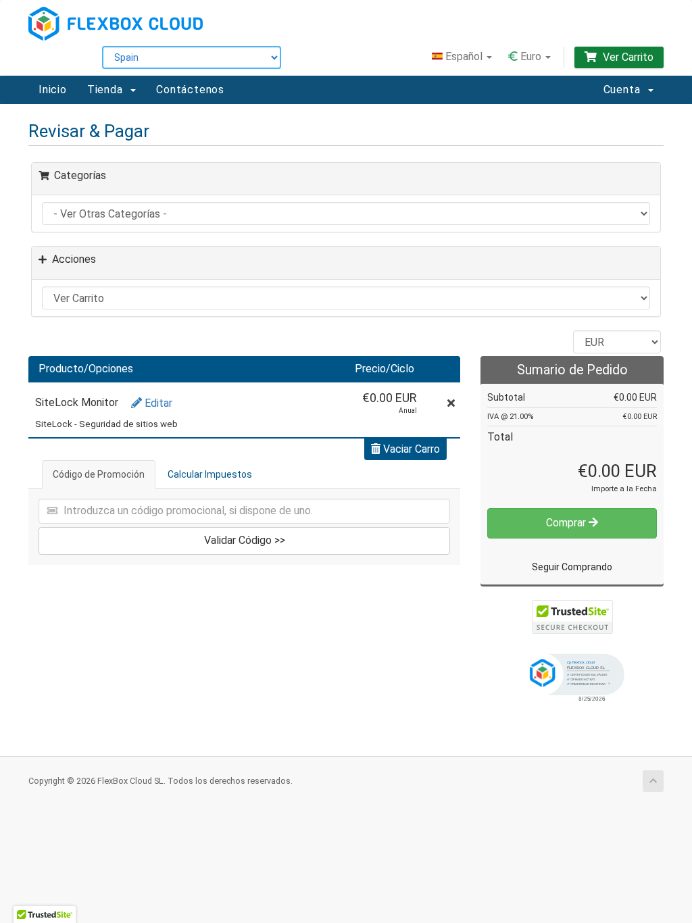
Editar (157, 403)
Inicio (53, 89)
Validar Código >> (244, 540)
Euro (531, 56)
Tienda (108, 89)
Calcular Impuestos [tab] (210, 474)
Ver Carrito (626, 57)
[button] (572, 676)
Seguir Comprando (572, 567)
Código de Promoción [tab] (99, 474)
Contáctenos (190, 89)
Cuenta (625, 89)
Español (464, 56)
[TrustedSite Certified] (572, 617)
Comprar (567, 522)
